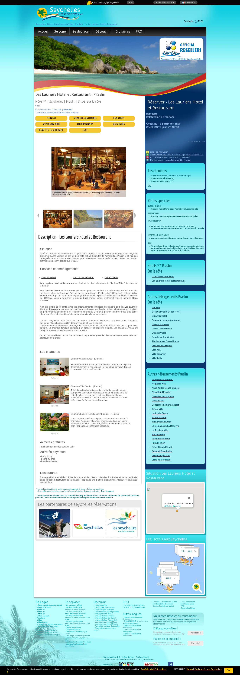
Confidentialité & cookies (153, 669)
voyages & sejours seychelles (50, 624)
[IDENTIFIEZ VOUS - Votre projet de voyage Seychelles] (77, 4)
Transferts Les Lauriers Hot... (51, 130)
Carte (85, 130)
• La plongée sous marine (104, 607)
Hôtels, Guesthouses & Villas (60, 24)
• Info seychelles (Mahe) (103, 614)
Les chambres (118, 118)
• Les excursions (100, 605)
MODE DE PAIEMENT (159, 152)
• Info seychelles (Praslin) (104, 616)
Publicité (195, 643)
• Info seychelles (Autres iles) (105, 620)
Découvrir (102, 31)
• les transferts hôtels (73, 605)
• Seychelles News (187, 608)
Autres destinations (164, 2)
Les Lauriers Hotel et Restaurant (102, 24)
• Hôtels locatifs (42, 616)
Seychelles (40, 24)
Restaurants (119, 124)
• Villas (39, 620)
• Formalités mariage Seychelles (106, 626)
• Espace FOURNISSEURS (134, 605)
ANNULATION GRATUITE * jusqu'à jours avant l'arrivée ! (176, 154)
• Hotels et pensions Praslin (47, 632)
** (85, 24)
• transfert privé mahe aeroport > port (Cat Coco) (75, 608)
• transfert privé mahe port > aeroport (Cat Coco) (75, 612)
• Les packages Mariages (104, 609)
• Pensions (40, 618)
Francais (189, 2)
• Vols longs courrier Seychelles (77, 636)
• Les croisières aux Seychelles (106, 612)
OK (229, 670)
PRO (139, 31)
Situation (51, 118)
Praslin (78, 24)
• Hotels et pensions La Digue (48, 635)
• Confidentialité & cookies (162, 604)
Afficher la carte (172, 505)
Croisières (122, 31)
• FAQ (182, 606)
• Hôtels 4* (40, 609)
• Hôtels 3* (40, 612)
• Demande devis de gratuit (163, 606)
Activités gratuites (51, 124)
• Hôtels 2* (40, 614)
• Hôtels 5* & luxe (43, 607)
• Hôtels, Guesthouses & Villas (49, 605)
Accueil (43, 31)
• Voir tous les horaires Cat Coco (78, 642)
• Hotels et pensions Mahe (46, 630)
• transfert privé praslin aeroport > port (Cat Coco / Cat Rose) (77, 617)
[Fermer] (189, 498)
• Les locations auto (73, 627)
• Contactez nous (187, 604)
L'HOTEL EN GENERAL (83, 277)
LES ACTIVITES (111, 277)
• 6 (37, 624)
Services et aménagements (85, 118)
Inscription (195, 632)
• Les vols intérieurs (72, 629)
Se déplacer (81, 31)
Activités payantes (85, 124)
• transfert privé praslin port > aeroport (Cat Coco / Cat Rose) (77, 623)
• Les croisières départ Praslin (106, 624)
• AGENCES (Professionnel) (134, 607)
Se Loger (60, 31)
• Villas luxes (41, 622)
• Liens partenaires (187, 602)
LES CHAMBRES (48, 277)
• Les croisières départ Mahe (105, 622)
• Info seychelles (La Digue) (105, 618)
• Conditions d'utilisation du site (164, 602)
